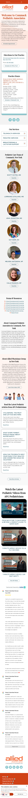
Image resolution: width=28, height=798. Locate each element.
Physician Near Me (8, 781)
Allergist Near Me (8, 783)
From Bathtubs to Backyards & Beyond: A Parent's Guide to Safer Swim (14, 522)
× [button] (26, 786)
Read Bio (15, 178)
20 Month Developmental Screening (14, 307)
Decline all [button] (20, 794)
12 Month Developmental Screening (15, 305)
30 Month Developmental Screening (15, 309)
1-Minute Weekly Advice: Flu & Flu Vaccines (14, 549)
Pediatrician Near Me (9, 779)
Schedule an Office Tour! (11, 66)
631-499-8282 (10, 62)
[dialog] (14, 791)
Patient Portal (14, 313)
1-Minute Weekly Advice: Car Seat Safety (14, 575)
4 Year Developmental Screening (14, 311)
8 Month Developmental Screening (15, 303)
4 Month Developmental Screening (15, 301)
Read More (6, 425)
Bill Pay (5, 777)
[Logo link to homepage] (14, 764)
